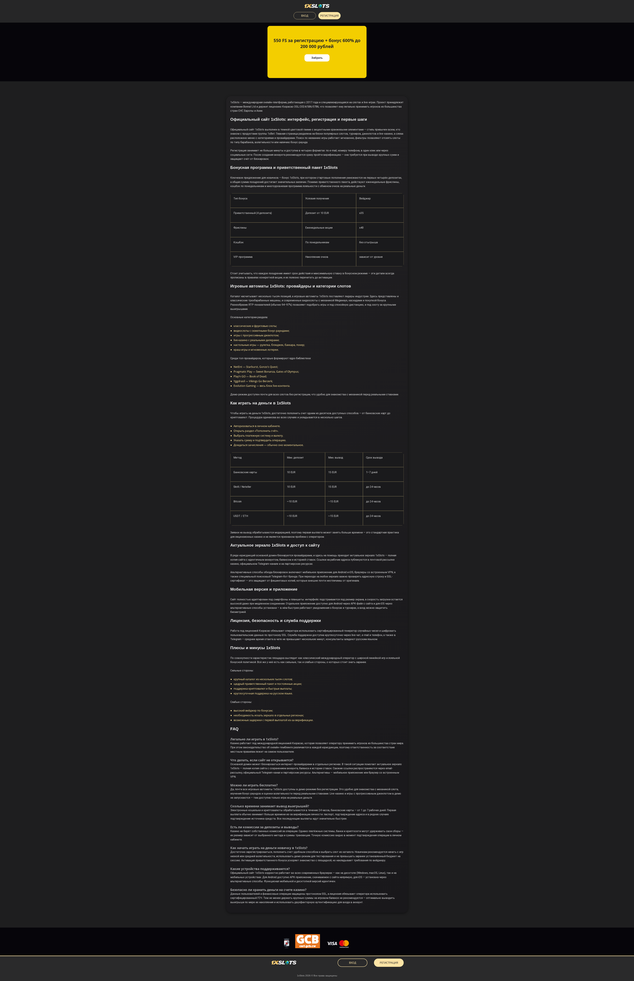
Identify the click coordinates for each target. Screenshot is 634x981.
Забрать (317, 57)
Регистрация (329, 15)
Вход (304, 15)
